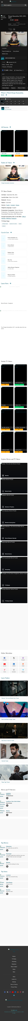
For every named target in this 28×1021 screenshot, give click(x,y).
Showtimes (14, 964)
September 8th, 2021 (12, 62)
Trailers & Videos (6, 163)
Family (3, 64)
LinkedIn (13, 665)
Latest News (5, 283)
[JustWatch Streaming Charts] (9, 20)
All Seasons (4, 127)
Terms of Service (14, 984)
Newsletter (14, 671)
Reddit (7, 70)
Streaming (14, 961)
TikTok (4, 671)
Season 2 (4, 150)
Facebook (3, 70)
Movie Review (9, 803)
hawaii (20, 223)
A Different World (5, 449)
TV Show (18, 22)
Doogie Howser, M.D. (6, 382)
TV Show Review (9, 795)
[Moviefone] (14, 2)
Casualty (4, 405)
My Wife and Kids (5, 427)
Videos (14, 969)
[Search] (25, 5)
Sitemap (14, 981)
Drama (11, 64)
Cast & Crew (5, 232)
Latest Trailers (5, 678)
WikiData (8, 218)
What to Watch (14, 966)
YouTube (4, 665)
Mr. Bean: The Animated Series (21, 427)
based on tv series (13, 223)
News (14, 971)
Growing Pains (18, 449)
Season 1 (18, 150)
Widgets (23, 671)
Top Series (4, 871)
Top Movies (4, 843)
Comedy (7, 64)
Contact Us (14, 979)
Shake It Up (17, 405)
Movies (14, 956)
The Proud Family (19, 382)
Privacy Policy (14, 987)
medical (3, 226)
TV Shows (14, 958)
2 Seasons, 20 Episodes (7, 66)
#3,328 (12, 20)
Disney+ (9, 24)
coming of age (5, 223)
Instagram (13, 218)
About (14, 976)
